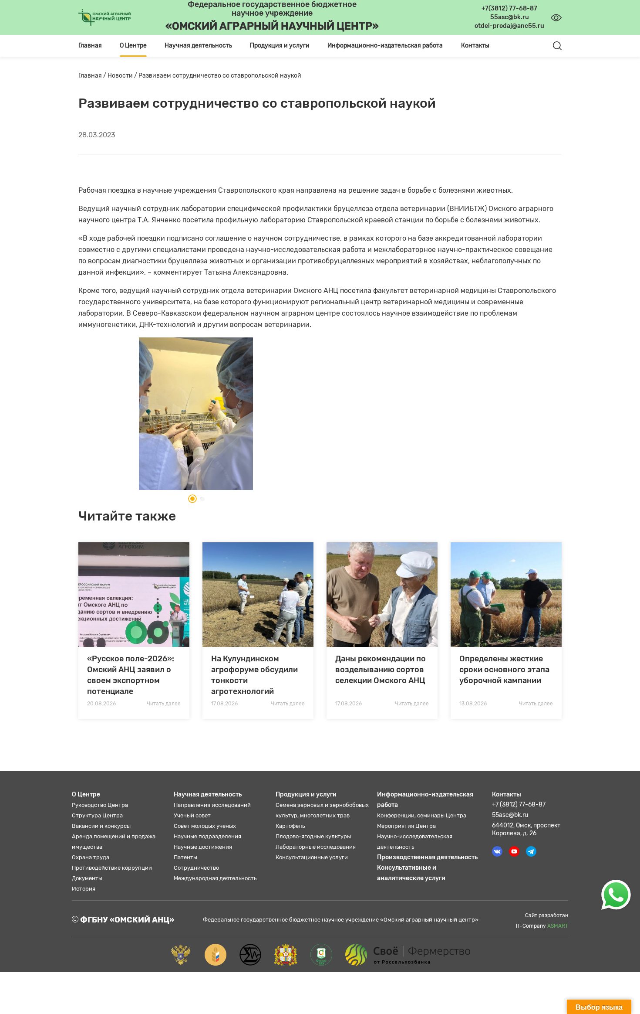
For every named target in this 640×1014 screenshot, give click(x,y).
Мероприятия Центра (406, 826)
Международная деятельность (215, 878)
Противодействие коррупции (112, 867)
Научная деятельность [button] (198, 45)
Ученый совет (192, 815)
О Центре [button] (133, 45)
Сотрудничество (196, 867)
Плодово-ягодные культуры (313, 836)
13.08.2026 (473, 704)
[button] (190, 498)
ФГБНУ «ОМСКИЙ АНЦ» (126, 920)
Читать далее (164, 704)
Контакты (475, 45)
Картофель (290, 826)
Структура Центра (97, 815)
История (83, 888)
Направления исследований (212, 805)
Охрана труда (90, 857)
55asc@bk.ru (510, 815)
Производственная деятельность (427, 857)
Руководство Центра (100, 805)
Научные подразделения (207, 836)
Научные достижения (203, 847)
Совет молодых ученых (205, 826)
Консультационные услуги (312, 857)
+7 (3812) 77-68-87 (519, 804)
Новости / (123, 75)
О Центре (86, 794)
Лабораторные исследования (316, 847)
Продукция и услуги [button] (280, 45)
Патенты (185, 857)
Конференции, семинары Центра (421, 815)
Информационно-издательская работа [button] (385, 45)
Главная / (93, 75)
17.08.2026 (224, 704)
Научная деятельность (208, 794)
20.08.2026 (101, 704)
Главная (90, 45)
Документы (87, 878)
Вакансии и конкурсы (101, 826)
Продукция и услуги (306, 794)
